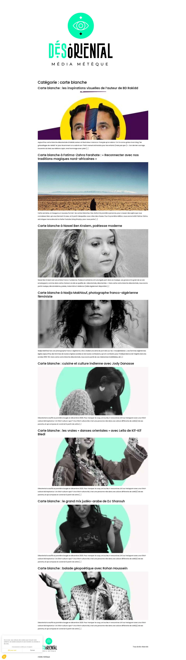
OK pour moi (12, 650)
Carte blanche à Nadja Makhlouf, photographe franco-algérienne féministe (88, 295)
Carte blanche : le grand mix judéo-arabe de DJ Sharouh (81, 501)
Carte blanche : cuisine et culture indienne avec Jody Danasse (86, 363)
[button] (4, 656)
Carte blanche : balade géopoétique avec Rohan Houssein (82, 568)
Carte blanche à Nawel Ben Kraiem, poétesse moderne (80, 226)
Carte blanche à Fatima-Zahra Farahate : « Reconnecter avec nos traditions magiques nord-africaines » (88, 157)
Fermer (32, 650)
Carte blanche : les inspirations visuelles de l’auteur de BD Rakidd (88, 88)
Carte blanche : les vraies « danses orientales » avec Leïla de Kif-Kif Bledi (89, 432)
